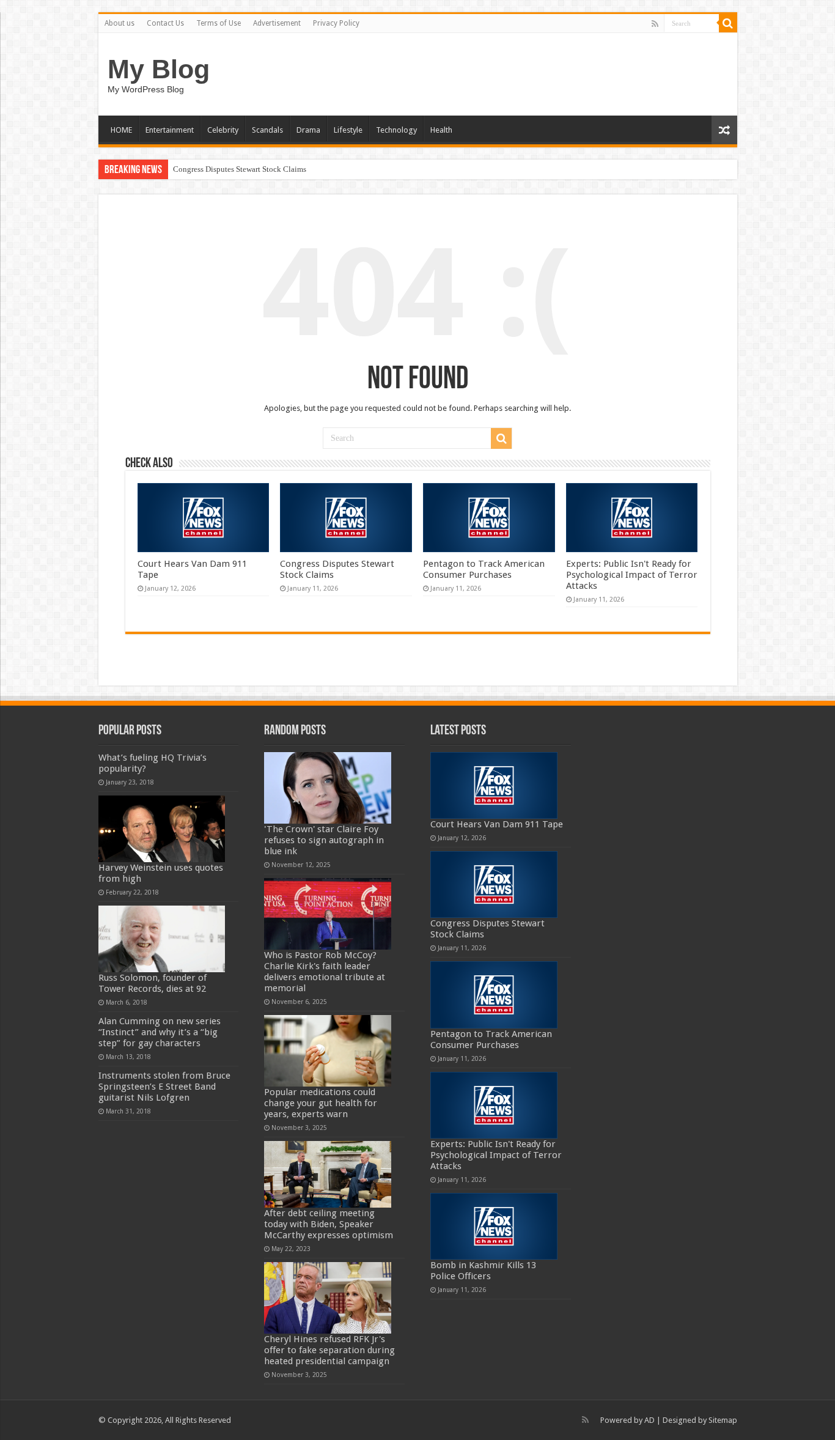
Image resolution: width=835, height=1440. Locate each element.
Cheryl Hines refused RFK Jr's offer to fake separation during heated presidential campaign (329, 1350)
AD (649, 1420)
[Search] (728, 23)
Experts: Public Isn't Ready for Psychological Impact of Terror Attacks (631, 574)
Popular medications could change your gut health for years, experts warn (320, 1103)
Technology (396, 130)
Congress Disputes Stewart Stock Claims (239, 169)
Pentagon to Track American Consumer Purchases (484, 569)
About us (119, 23)
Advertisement (277, 23)
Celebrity (222, 130)
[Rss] (655, 24)
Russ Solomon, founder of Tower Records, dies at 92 (152, 983)
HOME (121, 130)
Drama (308, 130)
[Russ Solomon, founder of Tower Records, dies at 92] (162, 939)
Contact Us (165, 23)
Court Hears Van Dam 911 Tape (496, 824)
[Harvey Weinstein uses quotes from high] (162, 829)
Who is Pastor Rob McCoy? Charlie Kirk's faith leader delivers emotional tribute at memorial (324, 972)
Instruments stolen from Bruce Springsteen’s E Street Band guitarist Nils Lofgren (164, 1086)
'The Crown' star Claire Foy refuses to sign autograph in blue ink (324, 840)
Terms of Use (218, 23)
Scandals (267, 130)
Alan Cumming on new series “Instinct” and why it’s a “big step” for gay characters (159, 1032)
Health (441, 130)
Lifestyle (348, 130)
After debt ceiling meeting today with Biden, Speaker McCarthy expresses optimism (328, 1224)
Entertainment (169, 130)
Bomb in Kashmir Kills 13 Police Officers (483, 1271)
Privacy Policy (336, 23)
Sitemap (722, 1420)
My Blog (159, 69)
